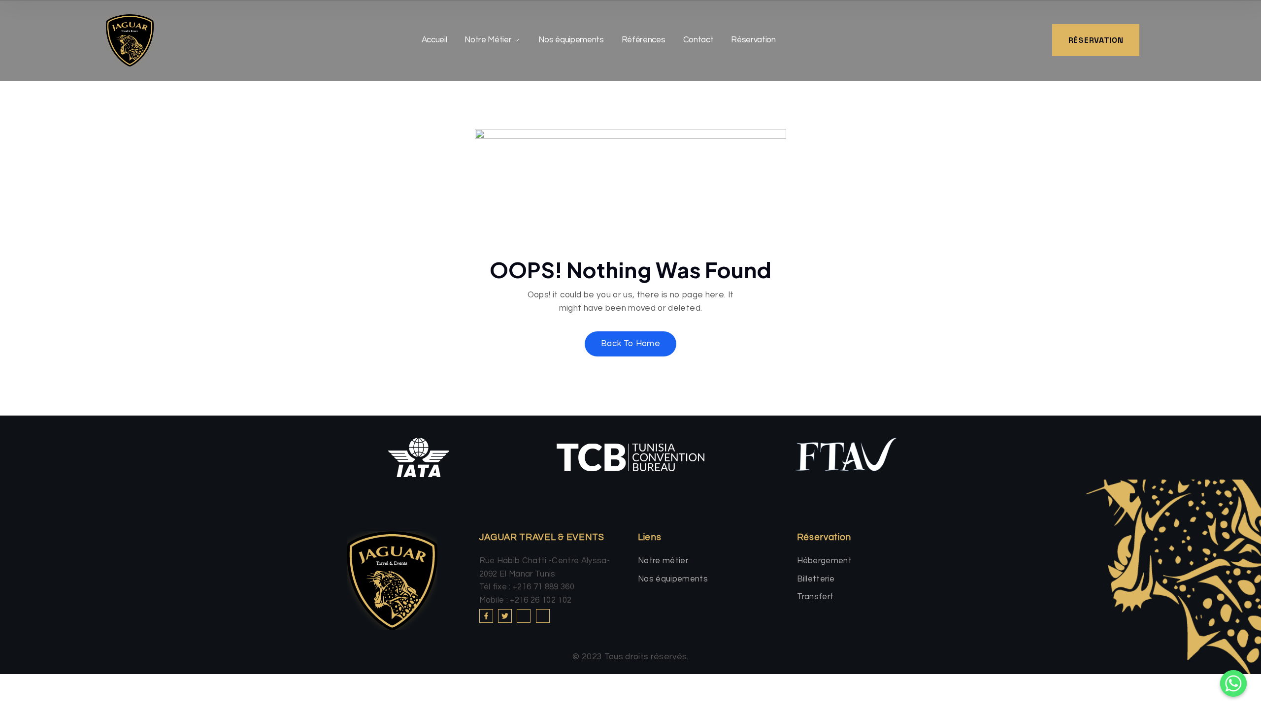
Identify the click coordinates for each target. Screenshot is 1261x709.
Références (643, 39)
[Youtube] (543, 616)
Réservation (753, 39)
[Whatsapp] (1233, 683)
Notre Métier (488, 39)
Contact (698, 39)
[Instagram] (524, 616)
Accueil (434, 39)
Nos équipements (570, 39)
